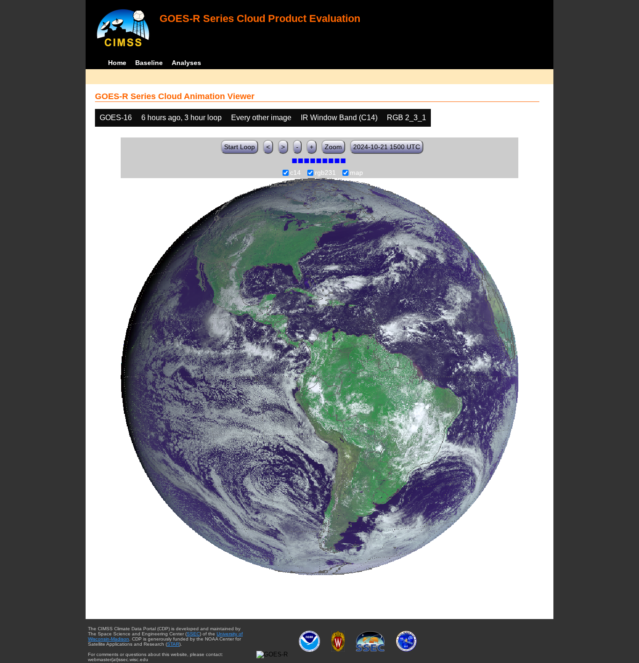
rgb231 (325, 173)
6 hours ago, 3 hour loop (181, 118)
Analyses (186, 62)
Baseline (149, 62)
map (356, 173)
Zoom (333, 147)
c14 (295, 173)
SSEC (193, 633)
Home (117, 62)
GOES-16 (116, 118)
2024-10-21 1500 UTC (386, 147)
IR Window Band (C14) (339, 118)
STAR (173, 644)
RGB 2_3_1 (406, 118)
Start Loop (239, 147)
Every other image (261, 118)
